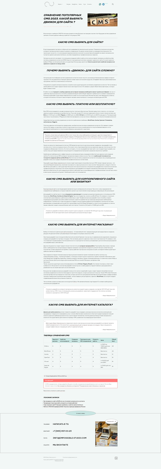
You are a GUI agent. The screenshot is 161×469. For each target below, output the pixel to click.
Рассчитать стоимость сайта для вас (54, 390)
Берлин (60, 4)
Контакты (89, 4)
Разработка (74, 4)
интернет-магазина (79, 92)
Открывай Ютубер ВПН (58, 459)
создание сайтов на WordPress (59, 157)
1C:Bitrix (75, 281)
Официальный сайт (59, 460)
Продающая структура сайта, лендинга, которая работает (60, 403)
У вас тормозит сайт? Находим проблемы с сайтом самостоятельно (63, 405)
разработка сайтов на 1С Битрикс (54, 140)
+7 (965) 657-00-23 (62, 431)
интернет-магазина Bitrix (87, 246)
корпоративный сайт (75, 325)
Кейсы (80, 4)
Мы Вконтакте (60, 445)
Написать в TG (61, 424)
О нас (84, 4)
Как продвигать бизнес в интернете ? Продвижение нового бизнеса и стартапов (81, 386)
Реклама (68, 4)
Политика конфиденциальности (70, 457)
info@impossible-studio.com (69, 438)
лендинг (97, 325)
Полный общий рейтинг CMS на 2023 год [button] (56, 376)
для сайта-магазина (67, 231)
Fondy (56, 256)
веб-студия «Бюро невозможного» (57, 163)
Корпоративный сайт (50, 189)
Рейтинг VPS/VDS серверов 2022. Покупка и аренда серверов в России (64, 406)
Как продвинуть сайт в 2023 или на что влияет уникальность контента (64, 401)
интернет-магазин (87, 325)
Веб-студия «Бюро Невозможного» (56, 323)
